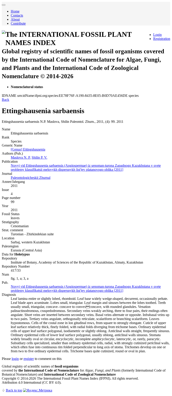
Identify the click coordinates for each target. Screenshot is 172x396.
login (15, 359)
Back (5, 100)
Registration (161, 39)
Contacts (17, 15)
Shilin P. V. (39, 157)
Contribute (18, 23)
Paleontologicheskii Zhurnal (30, 178)
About (15, 19)
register (29, 359)
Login (157, 35)
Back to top (14, 390)
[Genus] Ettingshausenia (28, 149)
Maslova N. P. (21, 157)
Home (15, 11)
